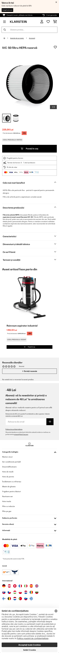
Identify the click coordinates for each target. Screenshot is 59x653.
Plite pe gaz (6, 511)
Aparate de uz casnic (17, 38)
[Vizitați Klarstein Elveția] (14, 586)
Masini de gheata (9, 486)
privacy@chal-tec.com (21, 434)
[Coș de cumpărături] (55, 21)
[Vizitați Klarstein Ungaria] (14, 592)
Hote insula (6, 501)
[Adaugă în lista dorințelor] (55, 47)
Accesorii (32, 38)
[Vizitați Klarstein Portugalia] (20, 598)
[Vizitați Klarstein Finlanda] (3, 598)
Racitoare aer (7, 496)
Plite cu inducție (8, 506)
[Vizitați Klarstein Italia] (25, 586)
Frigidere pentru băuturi (11, 491)
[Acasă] (7, 38)
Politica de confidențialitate (13, 429)
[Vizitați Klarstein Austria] (9, 586)
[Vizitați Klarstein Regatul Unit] (36, 586)
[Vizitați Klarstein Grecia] (31, 598)
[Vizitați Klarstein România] (31, 592)
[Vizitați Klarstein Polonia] (20, 592)
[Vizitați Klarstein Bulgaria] (36, 592)
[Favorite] (48, 21)
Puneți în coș (31, 148)
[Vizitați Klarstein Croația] (25, 592)
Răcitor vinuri (7, 457)
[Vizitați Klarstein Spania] (31, 586)
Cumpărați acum (7, 10)
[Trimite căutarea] (5, 29)
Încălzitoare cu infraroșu (11, 482)
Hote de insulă (7, 472)
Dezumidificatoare (9, 467)
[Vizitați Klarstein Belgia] (9, 598)
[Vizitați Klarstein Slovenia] (25, 598)
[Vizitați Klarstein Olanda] (14, 598)
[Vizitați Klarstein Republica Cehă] (9, 592)
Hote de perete (8, 477)
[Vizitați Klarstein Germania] (3, 586)
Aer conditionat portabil (11, 462)
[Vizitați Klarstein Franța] (20, 586)
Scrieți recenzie (30, 371)
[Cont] (41, 22)
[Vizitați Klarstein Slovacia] (3, 592)
